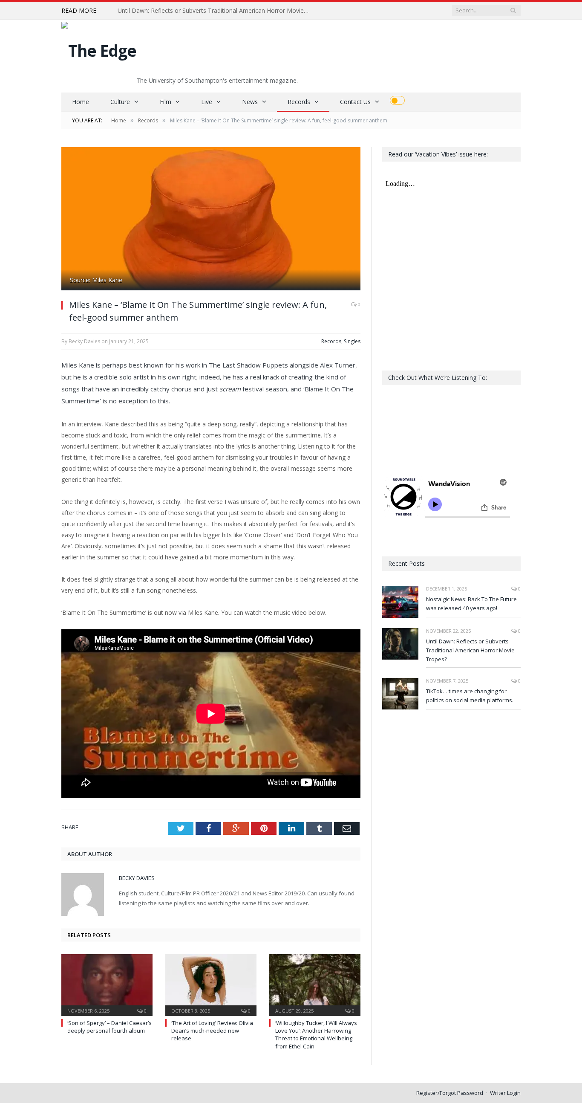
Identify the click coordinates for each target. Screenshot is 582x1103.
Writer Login (505, 1093)
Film (165, 102)
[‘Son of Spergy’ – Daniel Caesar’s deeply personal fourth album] (107, 984)
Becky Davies (137, 878)
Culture (120, 102)
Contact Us (355, 102)
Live (206, 102)
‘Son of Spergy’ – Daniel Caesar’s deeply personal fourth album (109, 1026)
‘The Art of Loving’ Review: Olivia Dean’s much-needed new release (212, 1030)
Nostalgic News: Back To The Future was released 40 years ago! (471, 603)
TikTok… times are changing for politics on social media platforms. (469, 695)
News (250, 102)
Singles (352, 341)
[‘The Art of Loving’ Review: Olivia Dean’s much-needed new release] (210, 984)
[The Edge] (98, 48)
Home (80, 102)
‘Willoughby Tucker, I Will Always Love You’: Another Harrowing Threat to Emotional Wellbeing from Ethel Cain (316, 1034)
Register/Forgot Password (449, 1093)
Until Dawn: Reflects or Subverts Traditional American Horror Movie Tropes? (216, 10)
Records (299, 102)
